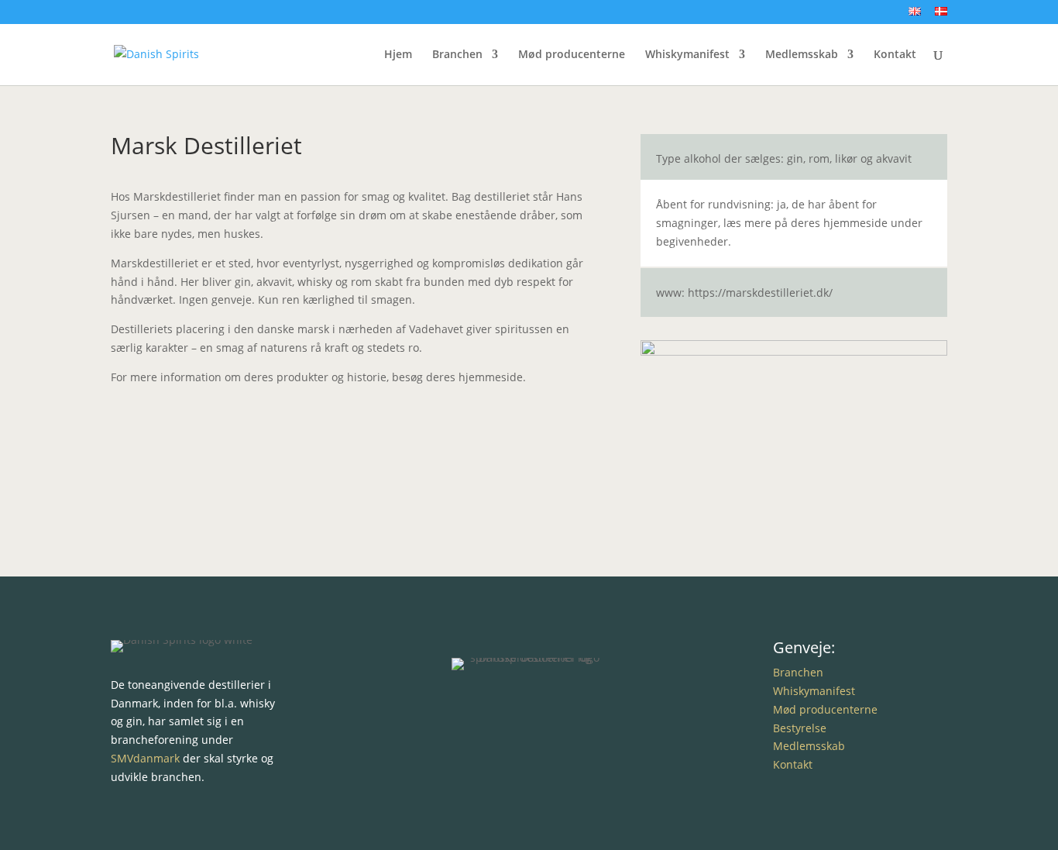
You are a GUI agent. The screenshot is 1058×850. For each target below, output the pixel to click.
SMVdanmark (145, 758)
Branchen (457, 55)
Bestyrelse (799, 728)
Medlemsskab (801, 55)
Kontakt (895, 55)
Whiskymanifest (687, 55)
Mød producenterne (571, 55)
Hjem (398, 55)
